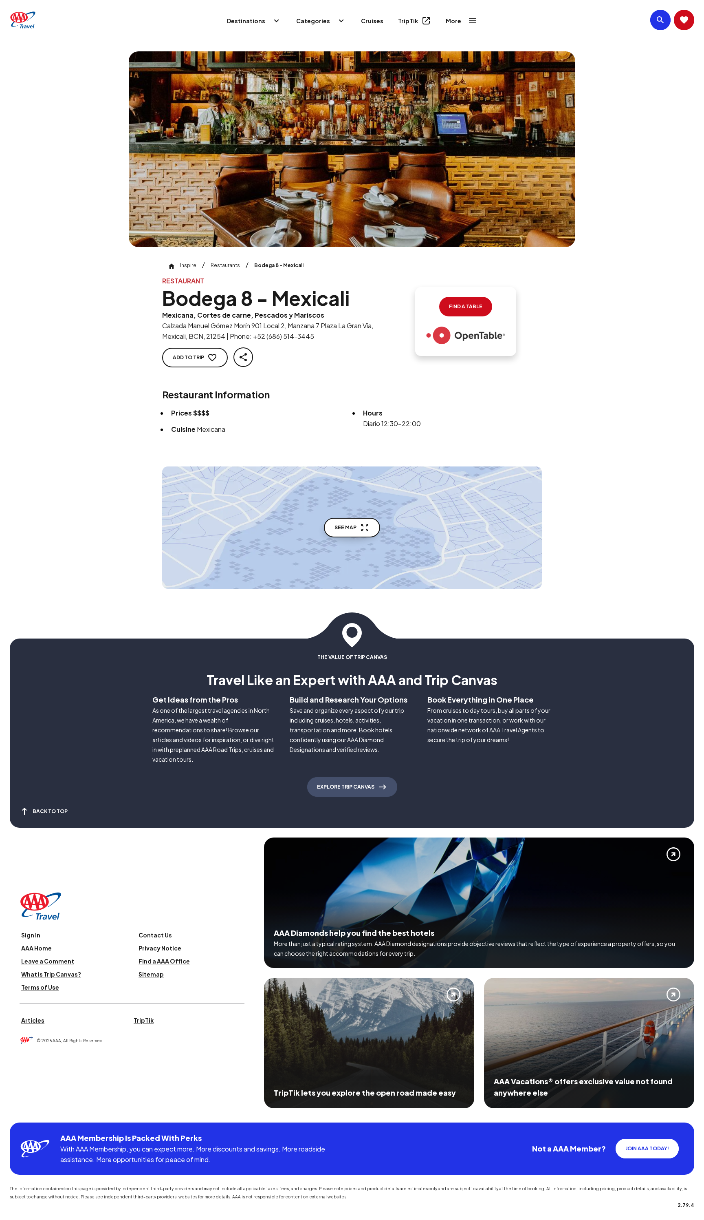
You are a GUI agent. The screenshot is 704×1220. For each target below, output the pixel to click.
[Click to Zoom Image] (352, 149)
